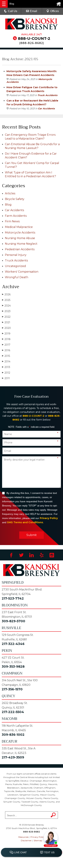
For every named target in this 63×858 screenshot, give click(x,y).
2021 (6, 322)
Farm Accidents (16, 215)
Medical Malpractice (19, 227)
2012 (6, 372)
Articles (10, 193)
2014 (6, 361)
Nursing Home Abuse (20, 238)
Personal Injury (15, 255)
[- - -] (4, 4)
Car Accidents (46, 108)
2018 (6, 339)
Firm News (12, 221)
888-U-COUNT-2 (34, 38)
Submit (31, 535)
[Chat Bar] (31, 852)
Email (33, 11)
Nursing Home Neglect (21, 243)
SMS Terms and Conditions (25, 522)
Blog (8, 204)
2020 (6, 328)
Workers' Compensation (21, 271)
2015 (6, 355)
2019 (6, 333)
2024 (6, 305)
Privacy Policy (49, 518)
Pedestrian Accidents (19, 249)
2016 (6, 350)
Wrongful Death (16, 277)
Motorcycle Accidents (20, 232)
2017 (6, 344)
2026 (6, 294)
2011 (6, 378)
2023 (6, 311)
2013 (6, 367)
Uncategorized (15, 266)
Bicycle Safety (14, 199)
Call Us (12, 11)
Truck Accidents (47, 95)
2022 (6, 316)
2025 (6, 300)
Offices (54, 11)
